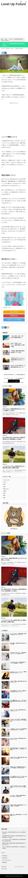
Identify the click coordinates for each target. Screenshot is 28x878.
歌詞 (18, 48)
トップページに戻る (14, 381)
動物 (4, 484)
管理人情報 (4, 862)
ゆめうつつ (13, 48)
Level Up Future (13, 4)
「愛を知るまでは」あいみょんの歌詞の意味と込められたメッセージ (18, 360)
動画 (4, 486)
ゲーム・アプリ (6, 479)
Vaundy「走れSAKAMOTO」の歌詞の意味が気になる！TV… (18, 366)
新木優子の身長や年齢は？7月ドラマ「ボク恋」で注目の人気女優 (8, 375)
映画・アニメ (6, 488)
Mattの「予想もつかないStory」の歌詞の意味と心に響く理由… (17, 345)
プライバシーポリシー (6, 860)
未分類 (5, 490)
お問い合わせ (4, 857)
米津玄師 (21, 48)
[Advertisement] (14, 23)
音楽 (8, 48)
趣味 (4, 495)
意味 (16, 48)
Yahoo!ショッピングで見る (14, 319)
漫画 (4, 493)
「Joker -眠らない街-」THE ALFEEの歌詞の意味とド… (17, 336)
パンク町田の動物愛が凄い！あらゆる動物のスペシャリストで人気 (19, 375)
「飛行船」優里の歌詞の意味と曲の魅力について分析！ (18, 351)
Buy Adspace (4, 855)
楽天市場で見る (14, 315)
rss (21, 2)
